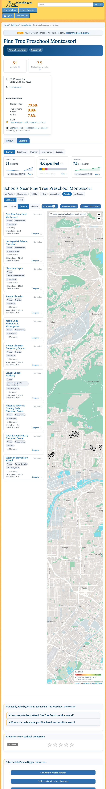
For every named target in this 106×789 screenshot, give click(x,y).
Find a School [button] (10, 10)
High (44, 194)
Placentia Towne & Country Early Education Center (15, 408)
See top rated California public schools (29, 122)
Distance (23, 206)
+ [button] (99, 214)
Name (13, 206)
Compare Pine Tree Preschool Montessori (29, 127)
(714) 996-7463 (15, 87)
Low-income (47, 152)
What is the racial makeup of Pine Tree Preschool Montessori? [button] (43, 722)
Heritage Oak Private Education (16, 242)
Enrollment (21, 152)
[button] (19, 167)
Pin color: (90, 206)
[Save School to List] (41, 234)
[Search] (96, 4)
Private (67, 194)
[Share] (101, 4)
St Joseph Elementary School (17, 459)
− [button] (99, 218)
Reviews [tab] (10, 140)
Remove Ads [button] (22, 15)
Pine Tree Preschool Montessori (16, 215)
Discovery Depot (14, 268)
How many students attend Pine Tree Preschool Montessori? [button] (42, 715)
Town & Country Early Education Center (17, 437)
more (12, 119)
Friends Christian (14, 296)
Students (34, 206)
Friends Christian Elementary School (15, 347)
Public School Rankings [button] (53, 781)
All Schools (79, 194)
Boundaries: (68, 206)
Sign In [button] (9, 15)
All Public (9, 194)
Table (20, 200)
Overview (9, 152)
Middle (34, 194)
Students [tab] (23, 140)
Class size (59, 152)
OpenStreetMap (97, 683)
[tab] (53, 715)
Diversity (34, 152)
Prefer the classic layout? (77, 33)
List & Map (10, 200)
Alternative (54, 194)
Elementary (22, 194)
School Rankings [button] (27, 10)
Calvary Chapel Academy (13, 374)
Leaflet (77, 683)
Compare (35, 233)
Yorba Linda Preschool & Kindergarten (12, 323)
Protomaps (86, 683)
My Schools (48, 206)
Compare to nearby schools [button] (53, 772)
